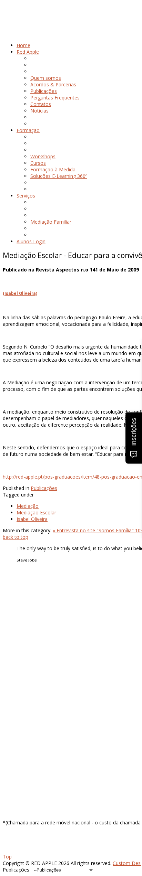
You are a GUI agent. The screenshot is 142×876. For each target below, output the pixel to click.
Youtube (26, 741)
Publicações (44, 488)
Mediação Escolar (36, 512)
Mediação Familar (37, 683)
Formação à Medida (39, 650)
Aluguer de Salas (35, 696)
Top (7, 856)
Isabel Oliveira (32, 519)
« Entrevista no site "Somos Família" (94, 530)
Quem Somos (32, 585)
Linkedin (26, 735)
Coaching (27, 689)
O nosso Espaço (35, 598)
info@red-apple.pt (41, 774)
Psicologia (28, 676)
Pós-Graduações (35, 644)
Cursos (24, 637)
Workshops (29, 631)
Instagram (28, 728)
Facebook (28, 722)
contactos (28, 605)
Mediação (28, 506)
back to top (15, 537)
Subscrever (15, 811)
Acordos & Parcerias (39, 592)
